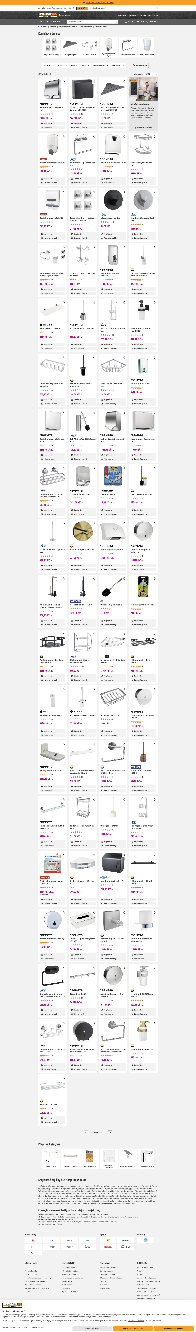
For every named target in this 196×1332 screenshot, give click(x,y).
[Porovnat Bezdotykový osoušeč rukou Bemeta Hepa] (64, 81)
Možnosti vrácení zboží (32, 1285)
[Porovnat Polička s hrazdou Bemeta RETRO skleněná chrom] (64, 799)
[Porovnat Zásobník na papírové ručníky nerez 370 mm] (64, 413)
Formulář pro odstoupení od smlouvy (37, 1278)
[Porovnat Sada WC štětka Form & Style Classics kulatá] (94, 413)
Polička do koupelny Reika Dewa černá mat (141, 661)
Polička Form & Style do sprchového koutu (112, 329)
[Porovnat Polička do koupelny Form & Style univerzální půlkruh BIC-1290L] (64, 468)
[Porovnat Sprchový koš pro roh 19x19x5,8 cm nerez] (94, 855)
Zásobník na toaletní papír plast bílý (52, 939)
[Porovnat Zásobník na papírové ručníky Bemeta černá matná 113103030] (94, 81)
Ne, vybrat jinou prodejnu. (97, 8)
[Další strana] (110, 1133)
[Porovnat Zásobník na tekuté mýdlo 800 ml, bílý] (64, 136)
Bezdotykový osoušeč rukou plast (111, 549)
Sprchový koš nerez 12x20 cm (110, 715)
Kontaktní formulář (31, 1274)
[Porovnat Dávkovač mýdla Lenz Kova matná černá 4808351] (154, 302)
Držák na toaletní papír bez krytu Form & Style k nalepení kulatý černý (52, 995)
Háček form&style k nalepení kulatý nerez (142, 219)
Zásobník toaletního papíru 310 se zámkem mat (142, 550)
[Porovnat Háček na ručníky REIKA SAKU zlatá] (94, 523)
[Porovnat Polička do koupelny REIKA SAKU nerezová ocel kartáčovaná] (94, 744)
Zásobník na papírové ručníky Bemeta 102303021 (82, 940)
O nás (139, 1271)
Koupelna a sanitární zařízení (68, 27)
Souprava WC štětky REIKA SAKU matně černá (81, 385)
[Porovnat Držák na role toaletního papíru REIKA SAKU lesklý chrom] (124, 744)
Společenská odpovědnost (146, 1288)
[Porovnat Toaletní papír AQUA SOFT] (124, 468)
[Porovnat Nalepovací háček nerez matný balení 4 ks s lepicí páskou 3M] (94, 192)
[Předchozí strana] (86, 1133)
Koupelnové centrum (107, 1274)
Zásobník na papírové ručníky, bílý (51, 218)
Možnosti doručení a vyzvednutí (35, 1281)
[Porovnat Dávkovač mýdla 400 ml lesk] (154, 357)
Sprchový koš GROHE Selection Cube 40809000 (112, 661)
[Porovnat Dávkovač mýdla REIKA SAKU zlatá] (154, 1023)
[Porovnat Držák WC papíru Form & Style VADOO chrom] (64, 523)
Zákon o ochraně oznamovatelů (148, 1295)
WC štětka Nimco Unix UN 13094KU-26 (83, 715)
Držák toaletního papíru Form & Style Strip (82, 164)
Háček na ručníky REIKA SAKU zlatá (82, 549)
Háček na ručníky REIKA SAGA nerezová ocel (112, 940)
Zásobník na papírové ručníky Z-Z (111, 881)
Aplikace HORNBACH (70, 1292)
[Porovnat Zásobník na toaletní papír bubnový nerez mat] (154, 689)
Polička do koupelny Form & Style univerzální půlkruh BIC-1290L (51, 495)
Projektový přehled (69, 1274)
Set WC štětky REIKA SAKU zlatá (141, 494)
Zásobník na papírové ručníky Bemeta (113, 163)
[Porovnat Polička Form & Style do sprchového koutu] (124, 302)
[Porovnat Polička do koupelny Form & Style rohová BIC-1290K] (64, 1023)
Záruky (27, 1292)
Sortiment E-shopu (69, 1267)
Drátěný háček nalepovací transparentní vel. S (51, 882)
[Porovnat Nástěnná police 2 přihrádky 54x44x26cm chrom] (94, 634)
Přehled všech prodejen (108, 1267)
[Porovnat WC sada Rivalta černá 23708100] (94, 578)
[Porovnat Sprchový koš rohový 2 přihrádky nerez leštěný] (94, 247)
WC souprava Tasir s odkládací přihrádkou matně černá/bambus (51, 606)
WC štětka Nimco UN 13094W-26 (51, 715)
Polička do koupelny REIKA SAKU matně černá (141, 882)
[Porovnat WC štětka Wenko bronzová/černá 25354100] (154, 744)
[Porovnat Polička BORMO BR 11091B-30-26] (64, 302)
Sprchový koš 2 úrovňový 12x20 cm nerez (82, 827)
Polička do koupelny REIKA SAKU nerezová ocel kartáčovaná (82, 772)
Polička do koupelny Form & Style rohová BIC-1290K (52, 1050)
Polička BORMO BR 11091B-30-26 (51, 328)
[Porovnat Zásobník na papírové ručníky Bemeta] (124, 136)
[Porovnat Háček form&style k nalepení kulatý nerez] (154, 192)
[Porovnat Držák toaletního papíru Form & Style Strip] (94, 136)
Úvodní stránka (42, 27)
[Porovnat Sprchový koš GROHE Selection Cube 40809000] (124, 634)
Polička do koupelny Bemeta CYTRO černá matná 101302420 (112, 108)
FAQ (26, 1267)
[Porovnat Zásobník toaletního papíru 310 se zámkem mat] (154, 523)
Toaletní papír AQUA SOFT (108, 494)
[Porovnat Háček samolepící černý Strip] (124, 192)
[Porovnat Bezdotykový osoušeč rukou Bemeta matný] (124, 413)
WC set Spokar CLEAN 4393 (109, 826)
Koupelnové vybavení (86, 27)
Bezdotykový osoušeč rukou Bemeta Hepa (52, 108)
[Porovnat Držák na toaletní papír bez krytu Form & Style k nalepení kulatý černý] (64, 968)
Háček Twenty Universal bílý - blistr (142, 605)
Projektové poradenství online (73, 1278)
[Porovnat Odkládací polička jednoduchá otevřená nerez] (64, 357)
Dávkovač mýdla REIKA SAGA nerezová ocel (142, 995)
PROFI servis (67, 1281)
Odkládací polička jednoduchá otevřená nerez (51, 385)
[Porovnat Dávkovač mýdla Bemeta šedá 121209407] (124, 247)
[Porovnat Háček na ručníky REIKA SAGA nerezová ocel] (124, 912)
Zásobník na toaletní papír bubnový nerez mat (142, 716)
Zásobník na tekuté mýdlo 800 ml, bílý (52, 163)
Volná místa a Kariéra (145, 1267)
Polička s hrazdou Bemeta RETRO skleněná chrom (52, 827)
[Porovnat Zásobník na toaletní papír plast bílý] (64, 912)
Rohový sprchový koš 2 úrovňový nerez (141, 164)
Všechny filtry (141, 65)
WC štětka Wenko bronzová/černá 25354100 (142, 772)
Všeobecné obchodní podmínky (148, 1281)
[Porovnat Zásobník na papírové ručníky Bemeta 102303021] (94, 912)
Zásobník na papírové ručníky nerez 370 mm (52, 440)
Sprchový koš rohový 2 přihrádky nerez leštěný (82, 274)
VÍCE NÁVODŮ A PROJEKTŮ (144, 128)
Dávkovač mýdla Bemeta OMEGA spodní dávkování (141, 940)
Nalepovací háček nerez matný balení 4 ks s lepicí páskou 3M (82, 219)
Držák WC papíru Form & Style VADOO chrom (52, 550)
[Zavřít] (157, 8)
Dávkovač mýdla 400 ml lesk (140, 384)
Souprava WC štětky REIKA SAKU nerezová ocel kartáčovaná (143, 274)
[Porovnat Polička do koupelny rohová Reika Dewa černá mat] (64, 634)
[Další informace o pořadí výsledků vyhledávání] (50, 74)
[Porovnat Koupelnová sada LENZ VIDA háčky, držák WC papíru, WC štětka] (64, 247)
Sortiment (53, 27)
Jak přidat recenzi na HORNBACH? (37, 1288)
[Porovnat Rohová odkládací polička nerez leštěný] (124, 357)
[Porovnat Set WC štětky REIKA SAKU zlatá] (154, 468)
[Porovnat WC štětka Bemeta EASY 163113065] (94, 302)
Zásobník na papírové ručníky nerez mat (143, 440)
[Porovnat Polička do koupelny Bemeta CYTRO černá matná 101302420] (124, 81)
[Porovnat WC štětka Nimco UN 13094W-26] (64, 689)
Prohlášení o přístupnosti (146, 1299)
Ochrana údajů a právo (145, 1292)
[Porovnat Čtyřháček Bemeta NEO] (94, 968)
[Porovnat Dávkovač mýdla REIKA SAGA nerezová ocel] (154, 968)
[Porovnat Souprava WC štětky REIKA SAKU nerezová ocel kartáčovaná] (154, 247)
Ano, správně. (82, 8)
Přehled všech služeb (70, 1271)
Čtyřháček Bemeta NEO (78, 994)
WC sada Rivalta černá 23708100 (81, 605)
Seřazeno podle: (138, 74)
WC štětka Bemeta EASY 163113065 (82, 328)
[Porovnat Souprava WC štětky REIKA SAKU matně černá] (94, 357)
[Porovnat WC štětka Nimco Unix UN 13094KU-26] (94, 689)
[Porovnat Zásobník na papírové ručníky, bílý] (64, 192)
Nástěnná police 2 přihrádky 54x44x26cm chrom (79, 661)
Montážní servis (67, 1285)
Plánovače (66, 1288)
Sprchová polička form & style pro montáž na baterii (142, 827)
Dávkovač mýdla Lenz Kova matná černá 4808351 (142, 329)
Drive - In (103, 1281)
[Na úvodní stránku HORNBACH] (47, 15)
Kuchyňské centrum (107, 1271)
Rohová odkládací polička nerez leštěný (111, 385)
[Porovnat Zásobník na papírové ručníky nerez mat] (154, 413)
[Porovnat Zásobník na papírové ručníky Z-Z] (124, 855)
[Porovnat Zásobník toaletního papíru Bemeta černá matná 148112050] (94, 1023)
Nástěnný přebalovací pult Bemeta (51, 771)
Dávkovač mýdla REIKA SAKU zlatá (142, 1049)
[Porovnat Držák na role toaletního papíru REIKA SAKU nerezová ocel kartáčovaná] (124, 1023)
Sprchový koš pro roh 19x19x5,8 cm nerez (82, 882)
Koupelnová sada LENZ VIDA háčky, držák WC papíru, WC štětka (51, 274)
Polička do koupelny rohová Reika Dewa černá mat (51, 661)
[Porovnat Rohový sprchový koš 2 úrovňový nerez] (154, 136)
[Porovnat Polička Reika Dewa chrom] (64, 1078)
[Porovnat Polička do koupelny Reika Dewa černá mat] (154, 634)
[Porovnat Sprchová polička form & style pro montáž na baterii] (154, 799)
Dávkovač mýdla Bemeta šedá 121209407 (110, 274)
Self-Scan (103, 1285)
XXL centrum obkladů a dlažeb (111, 1278)
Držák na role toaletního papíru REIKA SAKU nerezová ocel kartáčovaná (113, 1050)
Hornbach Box (105, 1288)
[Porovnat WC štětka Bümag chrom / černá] (124, 578)
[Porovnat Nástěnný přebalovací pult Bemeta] (64, 744)
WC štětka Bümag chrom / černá (111, 605)
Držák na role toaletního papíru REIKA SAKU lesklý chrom (113, 772)
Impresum (140, 1274)
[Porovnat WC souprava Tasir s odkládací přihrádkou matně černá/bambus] (64, 578)
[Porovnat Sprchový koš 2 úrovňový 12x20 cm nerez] (94, 799)
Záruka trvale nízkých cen (146, 1278)
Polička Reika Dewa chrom (49, 1104)
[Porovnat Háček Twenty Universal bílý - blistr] (154, 578)
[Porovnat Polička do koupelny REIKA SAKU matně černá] (154, 855)
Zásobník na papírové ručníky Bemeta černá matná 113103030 (82, 108)
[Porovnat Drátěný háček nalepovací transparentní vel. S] (64, 855)
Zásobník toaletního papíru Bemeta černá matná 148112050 (82, 1050)
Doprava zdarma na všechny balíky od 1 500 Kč (100, 2)
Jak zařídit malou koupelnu (140, 104)
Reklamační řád (143, 1285)
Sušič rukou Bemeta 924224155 (80, 494)
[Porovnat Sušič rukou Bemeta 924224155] (94, 468)
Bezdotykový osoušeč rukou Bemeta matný (112, 440)
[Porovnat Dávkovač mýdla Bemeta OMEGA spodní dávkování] (154, 912)
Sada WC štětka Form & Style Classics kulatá (83, 440)
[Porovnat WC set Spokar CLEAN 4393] (124, 799)
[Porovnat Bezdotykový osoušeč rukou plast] (124, 523)
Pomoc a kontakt (30, 1271)
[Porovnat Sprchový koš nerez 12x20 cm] (124, 689)
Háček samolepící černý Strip (110, 218)
